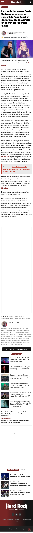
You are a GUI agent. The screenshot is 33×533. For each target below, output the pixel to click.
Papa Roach (26, 318)
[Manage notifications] (29, 529)
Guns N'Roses (14, 316)
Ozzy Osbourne (16, 318)
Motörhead (5, 157)
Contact (17, 522)
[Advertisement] (16, 450)
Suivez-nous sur (15, 349)
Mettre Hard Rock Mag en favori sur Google (15, 37)
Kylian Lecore (12, 33)
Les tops (17, 519)
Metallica (4, 188)
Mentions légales (26, 519)
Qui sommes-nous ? (7, 519)
